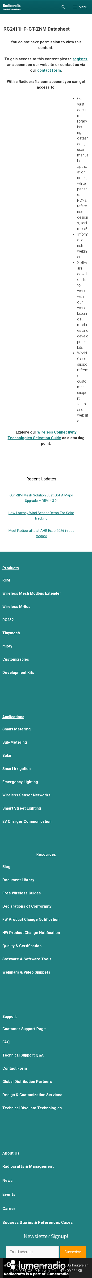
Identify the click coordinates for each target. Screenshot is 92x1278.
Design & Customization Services (32, 1095)
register (80, 59)
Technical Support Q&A (23, 1055)
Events (8, 1194)
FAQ (6, 1042)
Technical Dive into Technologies (32, 1108)
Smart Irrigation (16, 768)
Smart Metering (16, 729)
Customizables (15, 659)
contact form (49, 70)
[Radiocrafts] (11, 7)
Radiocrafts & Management (28, 1166)
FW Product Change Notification (30, 919)
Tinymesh (11, 633)
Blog (6, 866)
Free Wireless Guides (21, 893)
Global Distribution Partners (27, 1081)
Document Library (18, 880)
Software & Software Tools (26, 959)
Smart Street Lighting (21, 808)
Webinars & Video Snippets (26, 972)
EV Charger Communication (26, 821)
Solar (7, 755)
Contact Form (14, 1068)
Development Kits (18, 672)
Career (8, 1208)
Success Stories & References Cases (37, 1222)
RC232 (8, 620)
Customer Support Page (24, 1029)
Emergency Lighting (20, 782)
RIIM (6, 580)
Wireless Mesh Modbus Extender (31, 593)
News (7, 1180)
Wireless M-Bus (16, 606)
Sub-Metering (14, 742)
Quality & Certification (22, 946)
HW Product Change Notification (31, 932)
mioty (7, 646)
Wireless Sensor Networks (26, 795)
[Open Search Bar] (63, 7)
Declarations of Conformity (26, 906)
